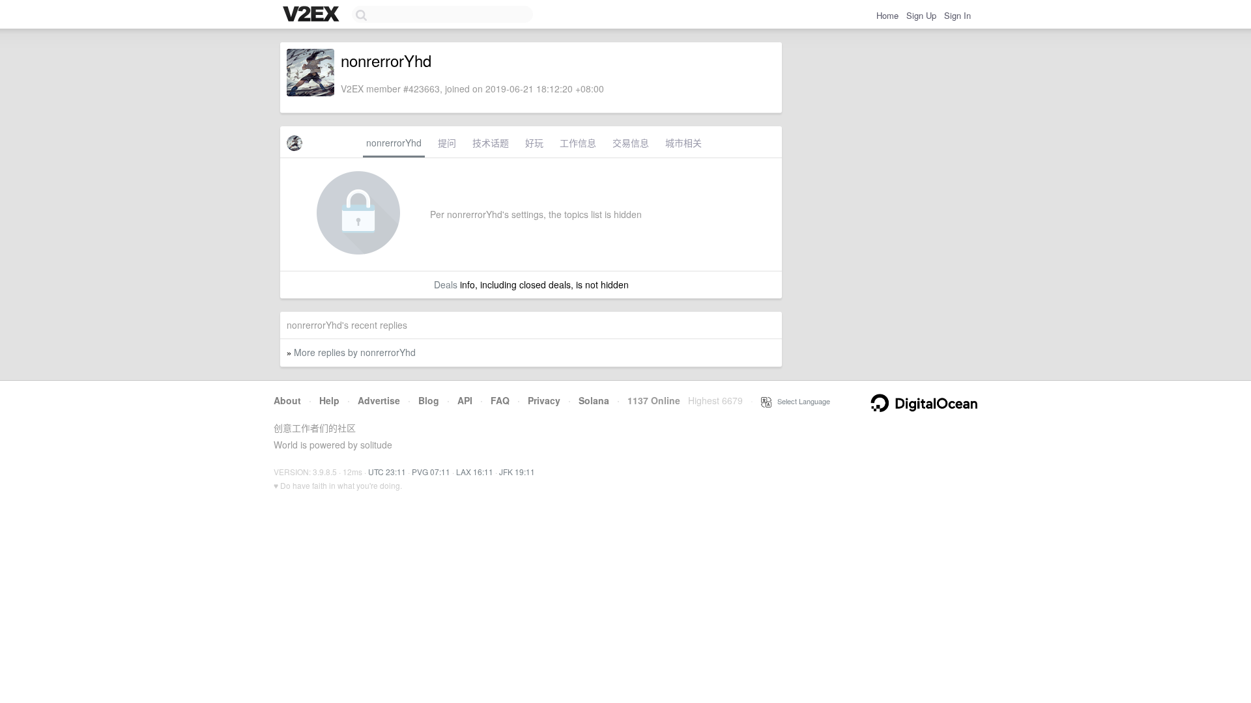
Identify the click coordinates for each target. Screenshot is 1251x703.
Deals (445, 284)
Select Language (800, 401)
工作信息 (578, 142)
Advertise (379, 400)
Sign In (957, 15)
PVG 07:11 (431, 471)
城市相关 (683, 142)
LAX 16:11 (474, 471)
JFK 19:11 (517, 471)
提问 (447, 142)
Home (887, 15)
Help (329, 400)
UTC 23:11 (387, 471)
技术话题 (490, 142)
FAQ (500, 400)
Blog (428, 400)
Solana (594, 400)
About (287, 400)
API (464, 400)
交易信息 (630, 142)
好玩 (534, 142)
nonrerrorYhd (394, 142)
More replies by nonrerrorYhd (355, 352)
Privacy (544, 400)
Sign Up (921, 15)
